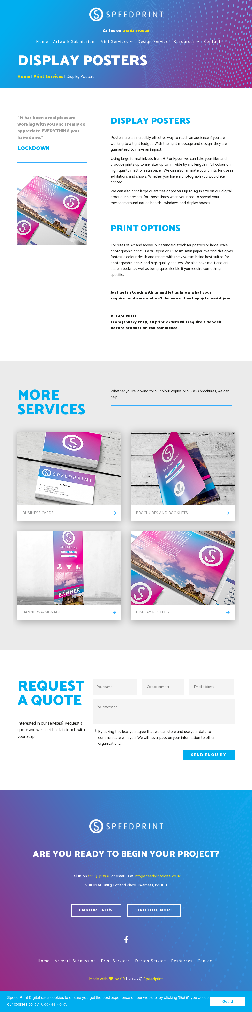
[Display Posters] (183, 568)
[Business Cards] (69, 468)
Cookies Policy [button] (54, 1004)
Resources (184, 41)
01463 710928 (136, 31)
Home (42, 41)
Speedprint (153, 979)
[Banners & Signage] (69, 568)
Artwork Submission (73, 41)
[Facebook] (126, 940)
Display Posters (80, 76)
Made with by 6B (107, 979)
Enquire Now (96, 910)
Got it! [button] (227, 1001)
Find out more (154, 910)
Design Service (153, 41)
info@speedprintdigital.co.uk (158, 876)
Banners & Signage (41, 612)
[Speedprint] (126, 15)
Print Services (114, 41)
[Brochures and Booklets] (183, 468)
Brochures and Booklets (162, 513)
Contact (212, 41)
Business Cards (38, 513)
